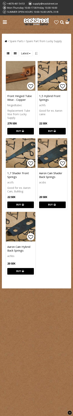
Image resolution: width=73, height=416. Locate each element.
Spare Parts (17, 41)
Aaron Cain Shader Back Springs (50, 175)
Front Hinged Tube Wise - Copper (19, 98)
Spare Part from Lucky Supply (44, 41)
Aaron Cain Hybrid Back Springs (18, 248)
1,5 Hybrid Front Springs (49, 98)
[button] (56, 22)
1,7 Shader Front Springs (18, 175)
